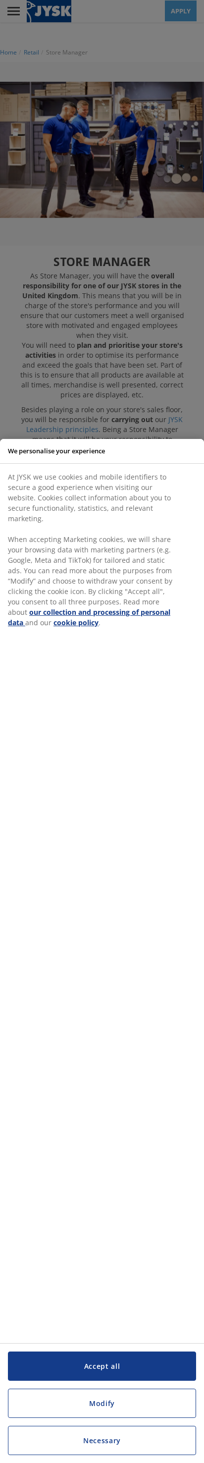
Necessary (102, 1440)
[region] (102, 951)
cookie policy (76, 622)
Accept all (102, 1366)
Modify (102, 1403)
